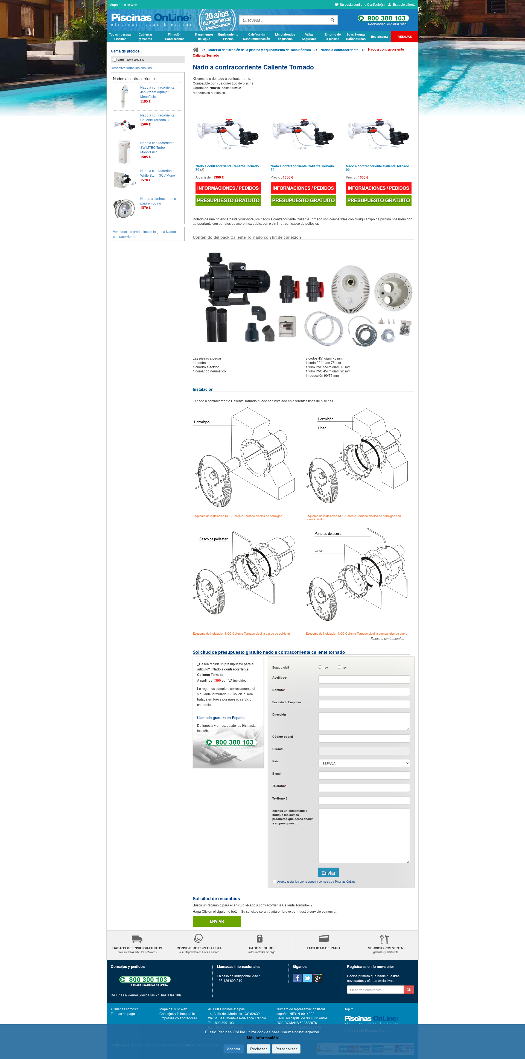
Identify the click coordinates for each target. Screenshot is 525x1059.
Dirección (279, 714)
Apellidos (279, 677)
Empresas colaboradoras (178, 1018)
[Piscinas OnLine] (196, 50)
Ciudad (277, 749)
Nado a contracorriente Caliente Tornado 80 (302, 168)
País (275, 761)
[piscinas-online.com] (171, 20)
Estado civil (280, 667)
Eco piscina (379, 36)
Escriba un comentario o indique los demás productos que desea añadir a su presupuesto (292, 817)
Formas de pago (123, 1013)
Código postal (282, 736)
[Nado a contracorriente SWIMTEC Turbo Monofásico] (124, 152)
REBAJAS (405, 36)
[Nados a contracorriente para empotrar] (124, 208)
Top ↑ (349, 1009)
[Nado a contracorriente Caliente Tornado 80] (124, 124)
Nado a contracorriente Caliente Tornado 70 (227, 168)
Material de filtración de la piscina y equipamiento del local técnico (259, 49)
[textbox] (364, 738)
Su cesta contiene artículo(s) (362, 4)
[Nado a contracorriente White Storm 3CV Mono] (124, 180)
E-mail (277, 773)
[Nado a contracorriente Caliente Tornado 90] (379, 130)
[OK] (332, 20)
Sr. (344, 668)
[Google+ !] (317, 978)
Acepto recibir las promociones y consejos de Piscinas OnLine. (316, 881)
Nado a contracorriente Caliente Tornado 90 (377, 168)
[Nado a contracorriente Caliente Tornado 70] (228, 130)
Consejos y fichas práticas (178, 1013)
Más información (262, 1037)
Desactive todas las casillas (131, 67)
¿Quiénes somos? (124, 1009)
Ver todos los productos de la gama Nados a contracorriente (146, 233)
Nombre (278, 690)
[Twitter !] (307, 978)
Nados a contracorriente (339, 49)
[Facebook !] (297, 978)
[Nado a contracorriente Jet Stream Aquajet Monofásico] (124, 96)
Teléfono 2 (279, 798)
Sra (326, 668)
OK (409, 989)
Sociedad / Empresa (286, 702)
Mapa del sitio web (123, 4)
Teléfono (279, 786)
